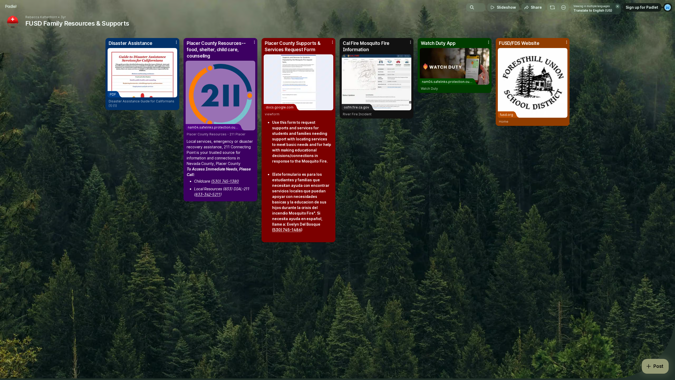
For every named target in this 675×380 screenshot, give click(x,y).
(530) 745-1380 (225, 181)
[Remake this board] (552, 7)
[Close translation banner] (617, 6)
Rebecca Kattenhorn (41, 17)
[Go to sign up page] (667, 7)
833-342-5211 (207, 194)
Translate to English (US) (592, 10)
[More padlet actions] (563, 7)
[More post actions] (176, 42)
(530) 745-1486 (286, 229)
